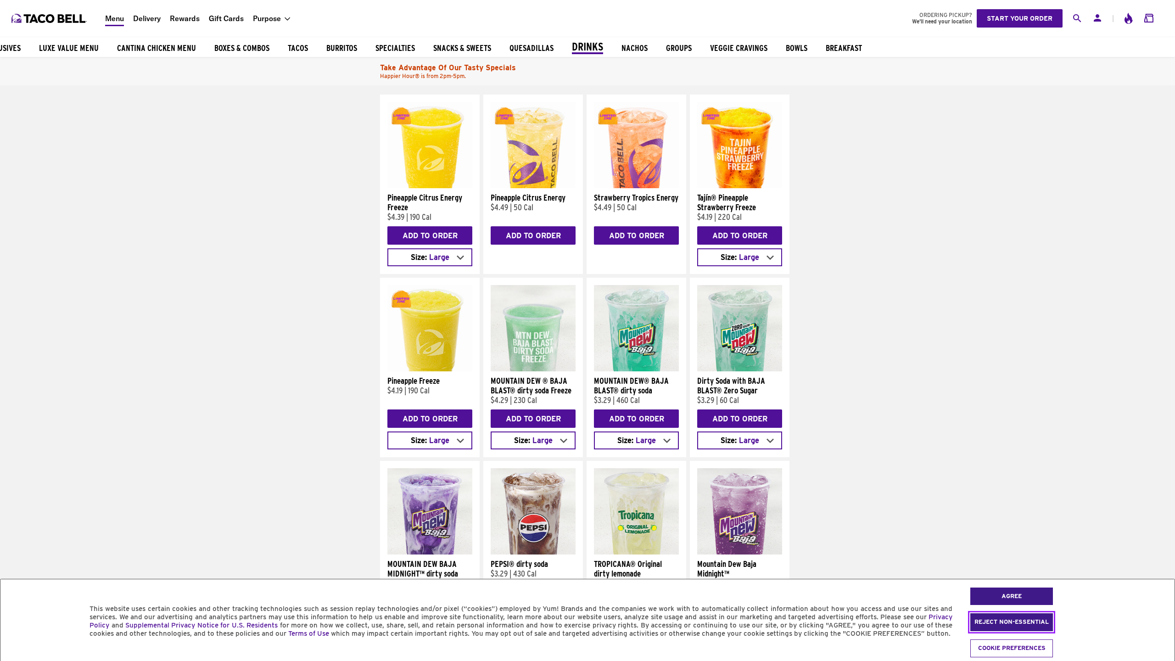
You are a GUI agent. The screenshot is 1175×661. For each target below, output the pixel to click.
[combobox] (429, 257)
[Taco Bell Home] (50, 18)
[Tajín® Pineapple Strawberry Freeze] (739, 186)
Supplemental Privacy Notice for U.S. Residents (201, 625)
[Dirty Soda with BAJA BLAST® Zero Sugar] (739, 369)
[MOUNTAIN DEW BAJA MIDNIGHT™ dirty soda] (429, 552)
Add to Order (430, 235)
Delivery (147, 18)
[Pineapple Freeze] (429, 369)
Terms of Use (308, 633)
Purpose (267, 18)
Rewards (185, 18)
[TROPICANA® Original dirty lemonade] (636, 552)
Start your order (1019, 18)
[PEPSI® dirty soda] (533, 552)
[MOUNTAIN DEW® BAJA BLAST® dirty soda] (636, 369)
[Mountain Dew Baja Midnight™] (739, 552)
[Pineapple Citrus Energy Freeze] (429, 186)
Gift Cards (226, 18)
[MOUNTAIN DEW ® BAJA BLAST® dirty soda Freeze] (533, 369)
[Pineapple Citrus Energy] (533, 186)
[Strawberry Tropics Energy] (636, 186)
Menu (114, 18)
